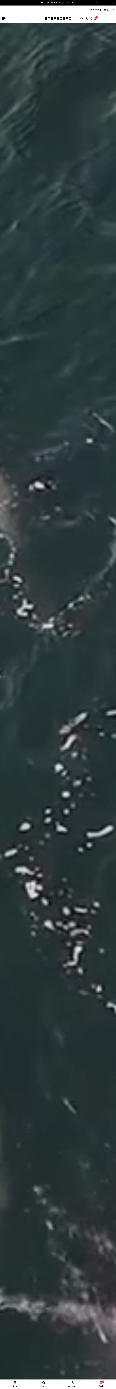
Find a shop (95, 9)
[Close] (112, 2)
